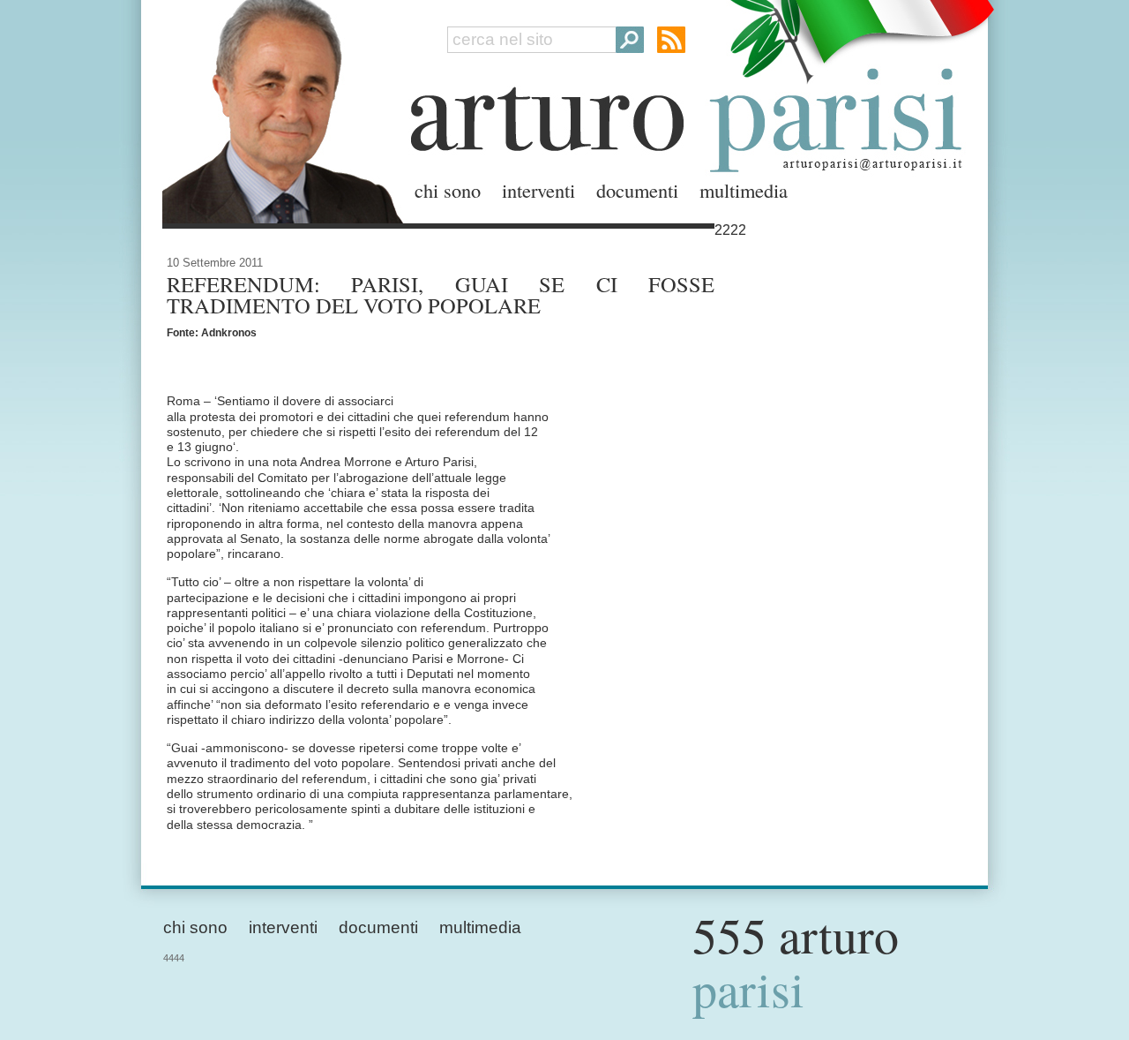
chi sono (448, 190)
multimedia (743, 190)
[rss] (671, 39)
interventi (538, 190)
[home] (278, 108)
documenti (637, 190)
